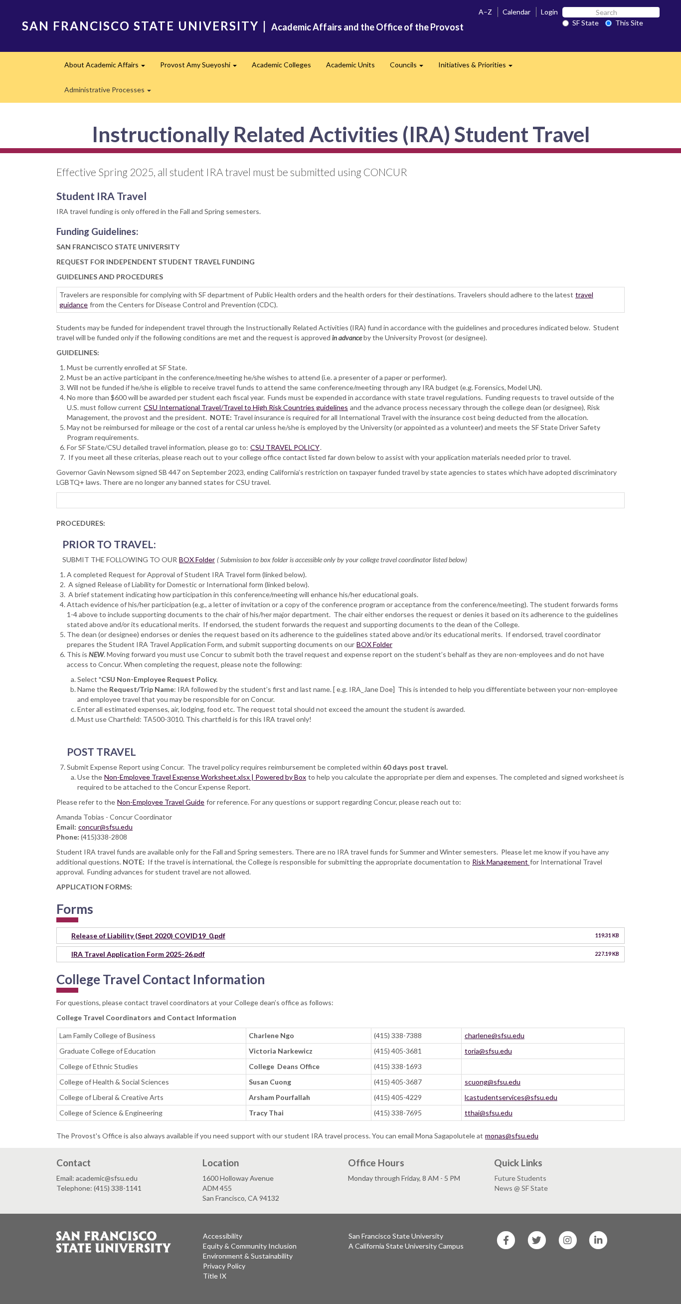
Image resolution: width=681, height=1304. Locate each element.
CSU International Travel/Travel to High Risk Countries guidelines (246, 407)
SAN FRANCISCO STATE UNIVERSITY (140, 25)
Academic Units (350, 64)
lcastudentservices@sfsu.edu (511, 1097)
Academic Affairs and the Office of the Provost (367, 26)
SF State (585, 22)
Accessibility (222, 1236)
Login (549, 11)
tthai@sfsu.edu (488, 1112)
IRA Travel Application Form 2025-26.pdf (138, 954)
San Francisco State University (395, 1236)
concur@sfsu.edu (105, 827)
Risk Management (500, 862)
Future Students (520, 1178)
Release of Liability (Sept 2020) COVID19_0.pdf (148, 935)
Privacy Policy (224, 1266)
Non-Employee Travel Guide (160, 802)
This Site (629, 22)
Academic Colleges (281, 64)
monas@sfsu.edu (511, 1135)
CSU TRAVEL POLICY (285, 447)
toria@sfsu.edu (488, 1051)
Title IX (214, 1276)
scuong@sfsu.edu (492, 1082)
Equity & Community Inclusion (250, 1246)
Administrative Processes (111, 92)
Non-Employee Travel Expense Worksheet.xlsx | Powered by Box (205, 777)
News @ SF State (521, 1188)
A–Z (485, 11)
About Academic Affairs (108, 67)
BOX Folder (197, 559)
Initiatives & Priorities (479, 67)
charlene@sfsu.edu (494, 1035)
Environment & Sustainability (248, 1256)
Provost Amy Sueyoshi (202, 67)
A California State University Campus (406, 1246)
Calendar (516, 11)
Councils (410, 67)
